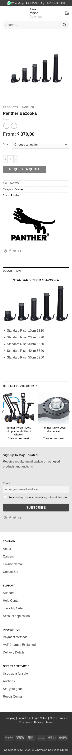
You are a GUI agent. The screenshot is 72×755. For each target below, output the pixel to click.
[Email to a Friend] (19, 251)
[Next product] (6, 126)
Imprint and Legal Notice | (34, 717)
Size (5, 144)
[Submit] (64, 25)
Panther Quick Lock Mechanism (53, 429)
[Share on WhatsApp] (5, 251)
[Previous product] (14, 126)
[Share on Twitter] (14, 251)
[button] (5, 13)
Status (49, 722)
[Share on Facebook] (10, 251)
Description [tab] (12, 270)
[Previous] (3, 419)
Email (6, 483)
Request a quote (24, 169)
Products (10, 107)
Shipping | (11, 717)
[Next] (69, 419)
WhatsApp (17, 3)
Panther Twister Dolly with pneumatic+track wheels (18, 431)
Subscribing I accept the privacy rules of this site (37, 497)
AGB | (53, 717)
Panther (28, 107)
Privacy (38, 722)
